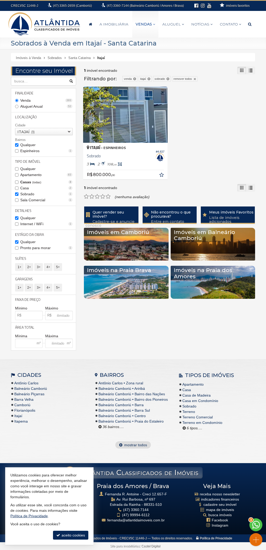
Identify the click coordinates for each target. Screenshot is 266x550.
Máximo (51, 308)
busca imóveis (220, 515)
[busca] (250, 24)
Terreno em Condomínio (202, 422)
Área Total (24, 327)
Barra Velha (24, 399)
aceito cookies (73, 535)
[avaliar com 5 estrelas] (108, 196)
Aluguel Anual (45, 106)
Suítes (20, 258)
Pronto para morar (45, 248)
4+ (48, 267)
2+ (29, 267)
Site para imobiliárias (125, 546)
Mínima (21, 336)
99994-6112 (136, 515)
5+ (58, 267)
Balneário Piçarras (29, 394)
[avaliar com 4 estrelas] (102, 196)
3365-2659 (72, 6)
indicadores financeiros (220, 499)
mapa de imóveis (220, 510)
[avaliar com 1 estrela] (86, 196)
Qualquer (28, 145)
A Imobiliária (113, 24)
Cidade (20, 125)
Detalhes (23, 210)
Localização (26, 117)
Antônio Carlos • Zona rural (120, 383)
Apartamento (45, 175)
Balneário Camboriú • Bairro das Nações (131, 394)
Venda (45, 100)
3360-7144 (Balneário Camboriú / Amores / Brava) (145, 6)
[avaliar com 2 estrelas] (91, 196)
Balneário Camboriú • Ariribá (121, 388)
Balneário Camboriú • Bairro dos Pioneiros (133, 399)
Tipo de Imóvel (28, 161)
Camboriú (22, 405)
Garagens (24, 279)
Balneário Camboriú (30, 388)
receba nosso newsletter (220, 494)
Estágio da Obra (29, 234)
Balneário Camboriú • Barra (121, 405)
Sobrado (45, 194)
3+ (39, 267)
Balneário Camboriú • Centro (122, 416)
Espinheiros (45, 151)
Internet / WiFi (45, 224)
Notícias (200, 24)
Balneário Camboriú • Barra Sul (124, 410)
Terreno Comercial (197, 417)
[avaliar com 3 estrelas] (97, 196)
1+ (19, 267)
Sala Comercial (45, 200)
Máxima (51, 336)
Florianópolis (24, 410)
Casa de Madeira (196, 395)
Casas (45, 182)
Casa (45, 188)
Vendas (144, 24)
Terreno (188, 412)
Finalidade (24, 93)
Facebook (220, 520)
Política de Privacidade (216, 538)
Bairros (20, 140)
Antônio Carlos (26, 383)
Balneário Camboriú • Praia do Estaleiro (131, 421)
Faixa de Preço (28, 299)
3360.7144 (136, 510)
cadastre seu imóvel (219, 504)
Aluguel (171, 24)
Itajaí (18, 416)
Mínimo (21, 308)
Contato (229, 24)
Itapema (21, 421)
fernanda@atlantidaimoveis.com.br (136, 520)
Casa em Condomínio (200, 401)
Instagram (220, 525)
